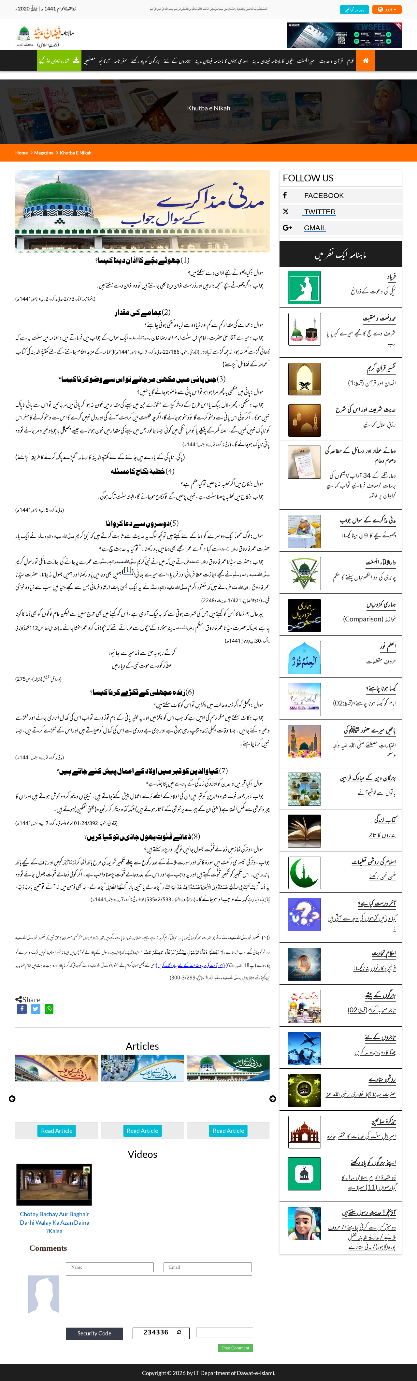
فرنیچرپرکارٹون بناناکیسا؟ (374, 967)
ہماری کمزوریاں (381, 604)
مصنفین (89, 60)
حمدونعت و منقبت (379, 318)
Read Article (56, 1130)
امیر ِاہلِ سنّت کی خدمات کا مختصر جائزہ (361, 1136)
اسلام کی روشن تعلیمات (374, 861)
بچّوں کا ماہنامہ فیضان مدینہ (272, 60)
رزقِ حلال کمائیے (379, 424)
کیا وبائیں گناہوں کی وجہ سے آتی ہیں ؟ (361, 923)
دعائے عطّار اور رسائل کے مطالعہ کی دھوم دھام (360, 455)
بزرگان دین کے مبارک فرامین (368, 777)
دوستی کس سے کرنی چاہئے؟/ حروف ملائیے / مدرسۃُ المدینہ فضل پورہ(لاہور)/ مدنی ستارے (362, 1236)
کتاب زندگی (385, 819)
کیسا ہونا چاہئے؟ (381, 688)
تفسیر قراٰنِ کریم (381, 367)
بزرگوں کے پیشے (380, 994)
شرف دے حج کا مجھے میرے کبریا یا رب (361, 338)
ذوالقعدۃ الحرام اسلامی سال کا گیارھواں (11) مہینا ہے (368, 1182)
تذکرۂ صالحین (383, 1121)
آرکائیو (104, 60)
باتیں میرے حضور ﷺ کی (370, 730)
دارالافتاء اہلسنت (381, 562)
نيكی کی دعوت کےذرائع (373, 291)
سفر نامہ (120, 60)
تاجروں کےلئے (380, 1036)
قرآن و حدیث (331, 60)
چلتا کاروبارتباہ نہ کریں (375, 1051)
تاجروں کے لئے (177, 60)
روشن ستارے (382, 1079)
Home (21, 152)
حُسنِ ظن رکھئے (382, 876)
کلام (350, 60)
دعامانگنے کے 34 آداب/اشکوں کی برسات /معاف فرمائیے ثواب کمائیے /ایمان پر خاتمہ (361, 485)
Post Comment (235, 1348)
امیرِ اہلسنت (306, 60)
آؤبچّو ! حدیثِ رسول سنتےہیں (369, 1212)
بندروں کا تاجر (382, 834)
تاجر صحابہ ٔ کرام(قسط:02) (372, 1009)
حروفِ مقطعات (381, 661)
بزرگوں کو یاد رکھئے (145, 60)
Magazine (43, 152)
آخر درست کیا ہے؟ (377, 903)
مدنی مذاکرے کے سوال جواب (368, 520)
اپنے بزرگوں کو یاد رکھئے (373, 1162)
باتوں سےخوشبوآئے (376, 792)
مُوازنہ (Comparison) (369, 619)
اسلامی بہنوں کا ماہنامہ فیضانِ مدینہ (221, 60)
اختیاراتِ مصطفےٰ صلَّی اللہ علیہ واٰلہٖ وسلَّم (364, 750)
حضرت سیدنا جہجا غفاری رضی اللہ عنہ (360, 1093)
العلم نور (388, 646)
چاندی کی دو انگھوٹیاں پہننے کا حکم (364, 577)
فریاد (392, 276)
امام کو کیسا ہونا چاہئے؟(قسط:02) (364, 703)
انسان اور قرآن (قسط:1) (372, 382)
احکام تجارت (384, 952)
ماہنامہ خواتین (354, 9)
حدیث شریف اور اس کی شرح (366, 409)
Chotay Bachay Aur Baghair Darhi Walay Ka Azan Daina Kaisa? (54, 1222)
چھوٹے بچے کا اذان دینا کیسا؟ (368, 535)
